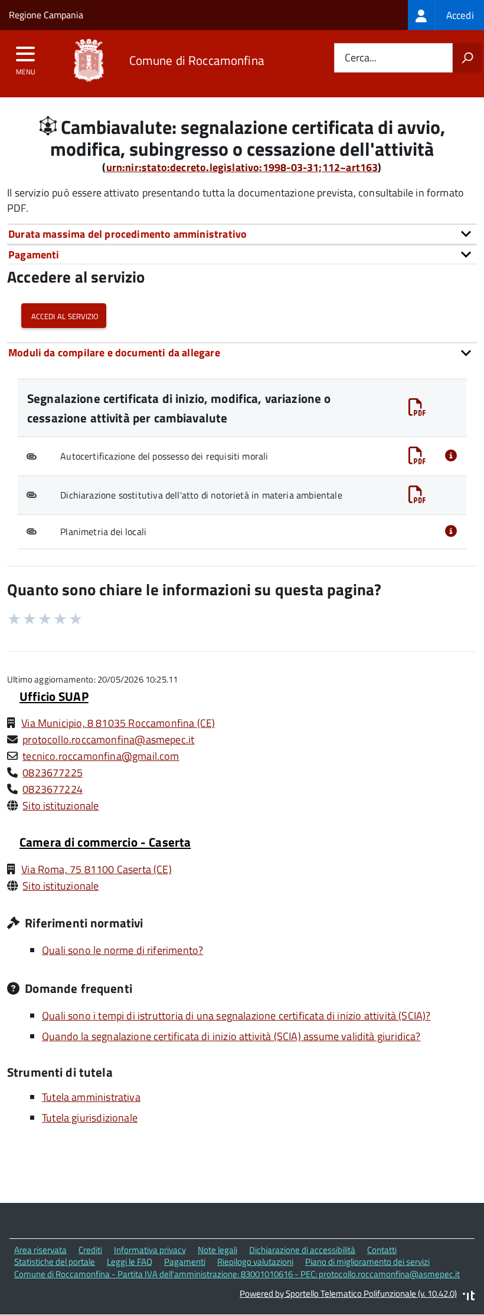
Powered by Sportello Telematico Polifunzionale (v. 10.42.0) (348, 1293)
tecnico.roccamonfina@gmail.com (100, 756)
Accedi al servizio (64, 315)
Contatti (382, 1250)
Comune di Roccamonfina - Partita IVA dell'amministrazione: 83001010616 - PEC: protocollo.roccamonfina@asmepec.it (237, 1274)
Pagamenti (184, 1261)
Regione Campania (46, 15)
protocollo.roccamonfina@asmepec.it (108, 739)
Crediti (90, 1250)
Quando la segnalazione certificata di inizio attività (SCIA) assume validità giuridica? (231, 1036)
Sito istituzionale (60, 806)
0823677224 (52, 789)
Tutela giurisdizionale (90, 1118)
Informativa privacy (150, 1250)
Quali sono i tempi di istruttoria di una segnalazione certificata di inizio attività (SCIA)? (236, 1016)
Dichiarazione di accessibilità (302, 1250)
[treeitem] (446, 15)
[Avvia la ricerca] (467, 58)
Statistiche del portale (54, 1261)
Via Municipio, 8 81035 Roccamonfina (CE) (118, 723)
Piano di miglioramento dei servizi (367, 1261)
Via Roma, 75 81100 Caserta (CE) (96, 869)
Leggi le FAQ (129, 1261)
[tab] (242, 234)
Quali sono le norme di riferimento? (122, 950)
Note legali (217, 1250)
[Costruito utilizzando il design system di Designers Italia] (469, 1297)
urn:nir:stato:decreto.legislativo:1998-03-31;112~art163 (242, 167)
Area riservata (40, 1250)
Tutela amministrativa (91, 1097)
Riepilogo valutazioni (255, 1261)
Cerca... (361, 58)
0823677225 (52, 773)
